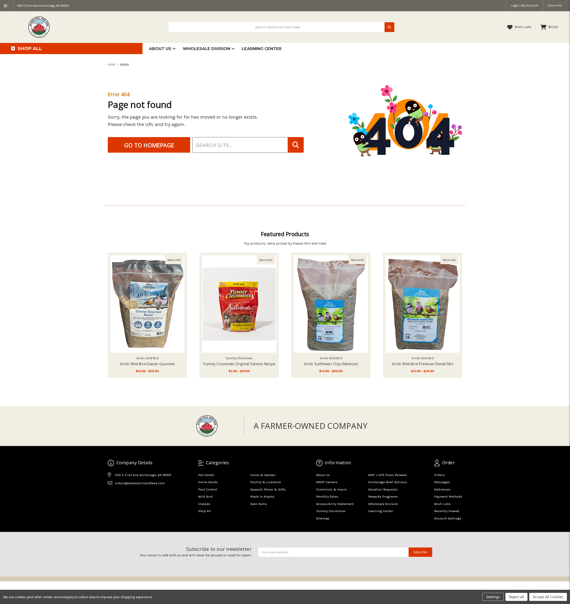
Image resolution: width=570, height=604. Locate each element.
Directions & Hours (331, 489)
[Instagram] (119, 494)
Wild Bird (205, 497)
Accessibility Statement (335, 504)
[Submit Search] (389, 27)
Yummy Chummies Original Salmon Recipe (239, 363)
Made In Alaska (262, 497)
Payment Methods (448, 497)
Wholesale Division (207, 48)
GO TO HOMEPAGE (149, 145)
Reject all (516, 596)
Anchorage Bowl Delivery (387, 482)
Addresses (442, 489)
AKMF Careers (327, 482)
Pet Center (206, 475)
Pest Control (207, 489)
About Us (160, 48)
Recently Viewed (446, 511)
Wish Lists (522, 27)
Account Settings (447, 518)
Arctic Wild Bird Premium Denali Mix (422, 363)
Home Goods (208, 482)
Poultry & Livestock (265, 482)
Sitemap (322, 518)
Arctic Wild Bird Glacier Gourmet (147, 363)
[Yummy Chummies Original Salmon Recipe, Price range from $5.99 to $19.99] (239, 304)
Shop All (204, 511)
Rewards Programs (383, 497)
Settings (493, 596)
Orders (439, 475)
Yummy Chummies (331, 511)
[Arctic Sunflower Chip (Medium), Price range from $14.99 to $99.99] (330, 304)
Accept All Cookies (548, 596)
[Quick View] (178, 259)
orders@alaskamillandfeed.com (140, 483)
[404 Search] (296, 145)
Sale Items (258, 504)
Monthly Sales (327, 497)
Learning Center (262, 48)
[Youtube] (128, 494)
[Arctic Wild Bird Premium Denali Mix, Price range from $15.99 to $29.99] (422, 304)
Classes (204, 504)
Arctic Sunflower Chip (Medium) (331, 363)
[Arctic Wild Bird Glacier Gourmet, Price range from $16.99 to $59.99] (147, 304)
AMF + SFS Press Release (387, 475)
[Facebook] (111, 494)
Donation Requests (383, 489)
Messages (442, 482)
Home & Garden (262, 475)
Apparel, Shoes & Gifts (268, 489)
